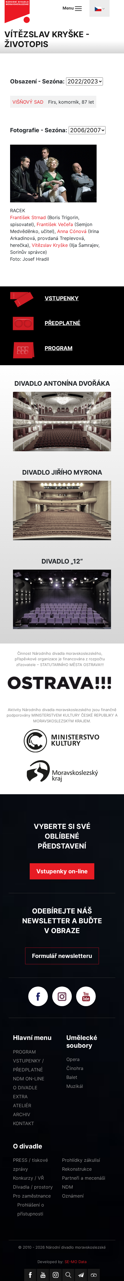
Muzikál (74, 1086)
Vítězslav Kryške (50, 245)
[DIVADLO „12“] (62, 599)
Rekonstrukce (77, 1169)
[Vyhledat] (68, 1275)
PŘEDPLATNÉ (62, 323)
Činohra (74, 1068)
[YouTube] (43, 1275)
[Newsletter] (81, 1275)
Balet (71, 1077)
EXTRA (20, 1096)
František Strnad (28, 217)
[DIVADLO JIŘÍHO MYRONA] (62, 510)
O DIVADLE (25, 1087)
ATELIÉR (22, 1105)
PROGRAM (58, 348)
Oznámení (73, 1196)
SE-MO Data (76, 1261)
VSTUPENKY (62, 298)
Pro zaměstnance (32, 1196)
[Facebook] (30, 1275)
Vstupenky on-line (62, 871)
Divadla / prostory (33, 1187)
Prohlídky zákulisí (81, 1160)
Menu (69, 7)
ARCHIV (21, 1114)
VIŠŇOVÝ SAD (28, 102)
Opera (73, 1059)
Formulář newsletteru (62, 955)
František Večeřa (55, 224)
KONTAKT (23, 1123)
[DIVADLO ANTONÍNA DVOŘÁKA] (62, 421)
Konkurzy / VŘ (28, 1178)
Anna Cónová (72, 231)
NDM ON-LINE (28, 1079)
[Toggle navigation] (99, 8)
